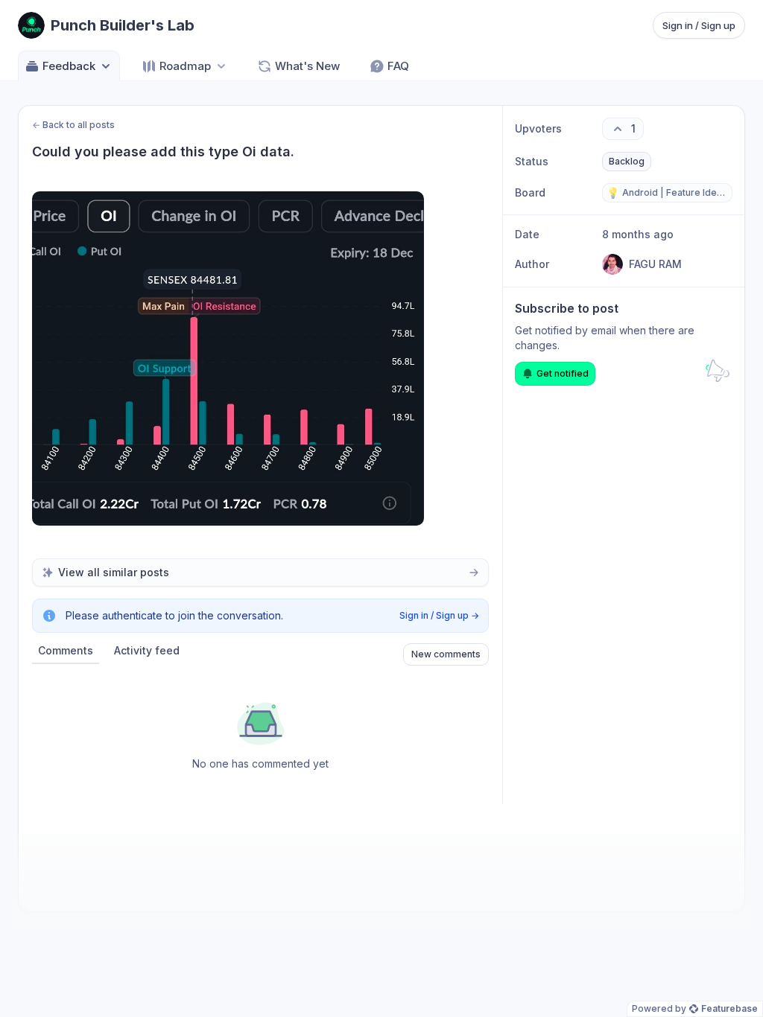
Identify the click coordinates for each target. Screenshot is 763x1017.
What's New (307, 66)
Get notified (562, 373)
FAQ (398, 66)
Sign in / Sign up (698, 25)
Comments (65, 650)
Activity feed (147, 650)
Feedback (68, 66)
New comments (446, 654)
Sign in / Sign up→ (439, 615)
